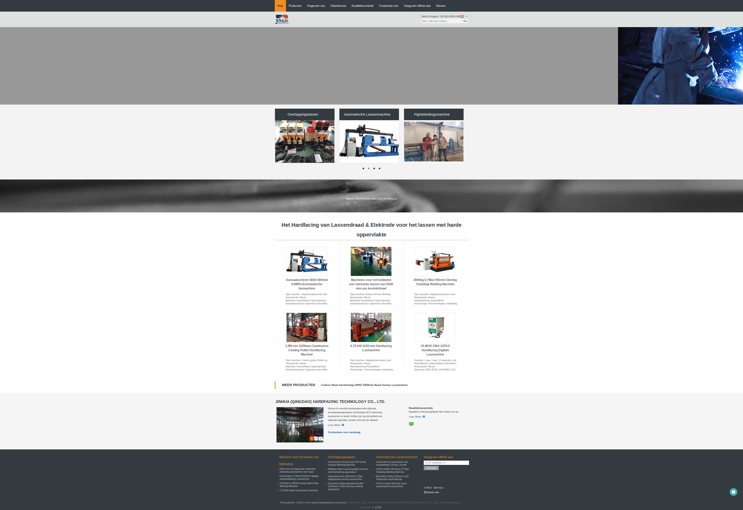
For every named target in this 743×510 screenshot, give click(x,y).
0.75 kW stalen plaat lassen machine (299, 490)
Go (465, 21)
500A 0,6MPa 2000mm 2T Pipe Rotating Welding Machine (392, 470)
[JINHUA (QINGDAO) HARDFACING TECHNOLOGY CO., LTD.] (282, 19)
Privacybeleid (287, 502)
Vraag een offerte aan (417, 5)
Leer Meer (334, 425)
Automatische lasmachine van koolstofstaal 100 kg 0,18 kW (392, 463)
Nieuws (441, 5)
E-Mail (427, 487)
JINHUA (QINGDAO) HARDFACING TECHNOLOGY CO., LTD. (330, 401)
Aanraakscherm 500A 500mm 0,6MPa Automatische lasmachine (307, 284)
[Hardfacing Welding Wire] (371, 66)
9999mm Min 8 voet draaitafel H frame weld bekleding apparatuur (348, 470)
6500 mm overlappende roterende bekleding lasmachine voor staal (298, 470)
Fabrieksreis (338, 5)
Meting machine (303, 114)
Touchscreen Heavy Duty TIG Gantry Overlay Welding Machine (347, 463)
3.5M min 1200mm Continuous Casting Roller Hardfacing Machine (307, 350)
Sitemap (438, 487)
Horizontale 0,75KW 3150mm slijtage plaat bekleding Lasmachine (299, 477)
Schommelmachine (367, 114)
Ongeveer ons (316, 5)
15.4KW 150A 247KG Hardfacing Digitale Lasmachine (435, 350)
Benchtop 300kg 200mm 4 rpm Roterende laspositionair (392, 478)
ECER (378, 507)
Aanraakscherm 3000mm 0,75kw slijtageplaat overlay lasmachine (345, 478)
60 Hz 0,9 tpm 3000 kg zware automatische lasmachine (391, 485)
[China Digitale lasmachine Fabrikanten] (434, 141)
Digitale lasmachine (432, 114)
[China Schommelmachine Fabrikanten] (369, 141)
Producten (295, 5)
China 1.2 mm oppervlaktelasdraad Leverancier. (321, 502)
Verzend (431, 468)
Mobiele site (432, 492)
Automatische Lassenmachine (397, 457)
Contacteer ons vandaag (344, 432)
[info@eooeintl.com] (733, 492)
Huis (280, 5)
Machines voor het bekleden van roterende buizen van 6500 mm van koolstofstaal (371, 284)
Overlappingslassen (341, 457)
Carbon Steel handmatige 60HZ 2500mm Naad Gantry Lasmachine (364, 384)
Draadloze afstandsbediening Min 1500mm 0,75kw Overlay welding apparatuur (346, 486)
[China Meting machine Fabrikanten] (304, 141)
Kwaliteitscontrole (363, 5)
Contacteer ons (388, 5)
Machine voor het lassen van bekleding (299, 460)
